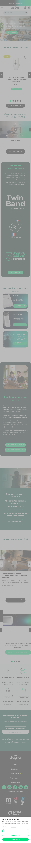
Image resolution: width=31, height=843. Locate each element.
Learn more (13, 826)
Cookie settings (15, 835)
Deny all (15, 831)
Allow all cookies (15, 839)
